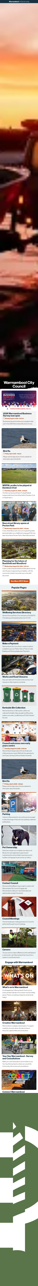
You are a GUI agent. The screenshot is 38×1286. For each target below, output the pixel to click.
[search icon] (31, 1189)
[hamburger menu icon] (6, 1189)
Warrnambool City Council (19, 1189)
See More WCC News (19, 581)
